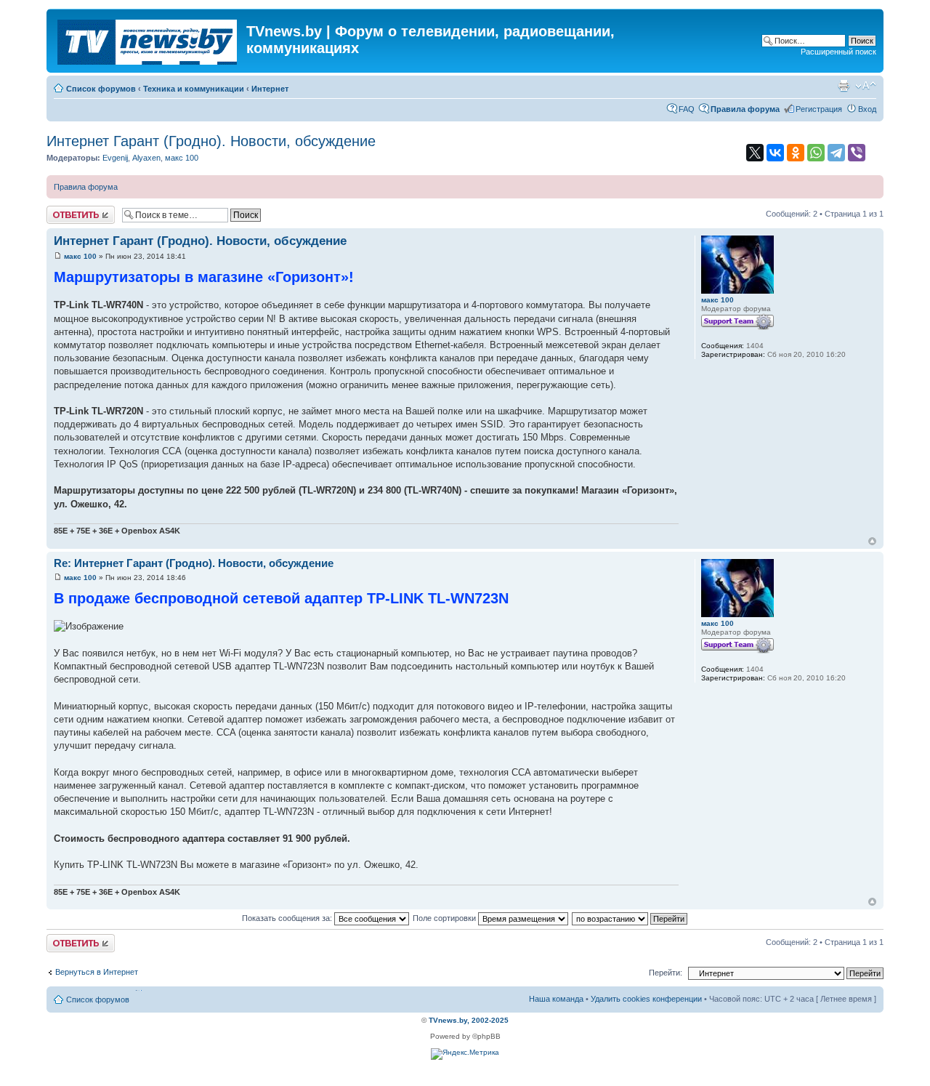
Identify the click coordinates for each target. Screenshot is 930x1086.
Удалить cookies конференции (646, 998)
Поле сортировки (445, 918)
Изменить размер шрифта (865, 85)
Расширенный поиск (838, 51)
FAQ (687, 109)
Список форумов (101, 88)
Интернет (269, 88)
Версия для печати (844, 85)
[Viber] (856, 152)
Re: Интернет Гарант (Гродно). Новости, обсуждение (193, 563)
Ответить (63, 210)
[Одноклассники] (795, 152)
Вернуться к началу (872, 541)
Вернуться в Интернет (96, 972)
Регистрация (819, 109)
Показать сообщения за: (288, 918)
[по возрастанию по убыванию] (630, 918)
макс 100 (181, 157)
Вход (867, 109)
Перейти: (665, 972)
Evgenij (115, 157)
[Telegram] (836, 152)
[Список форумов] (148, 39)
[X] (755, 152)
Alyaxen (146, 157)
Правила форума (86, 186)
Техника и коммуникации (193, 88)
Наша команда (556, 998)
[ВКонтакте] (775, 152)
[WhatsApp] (816, 152)
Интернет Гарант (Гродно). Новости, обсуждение (211, 141)
